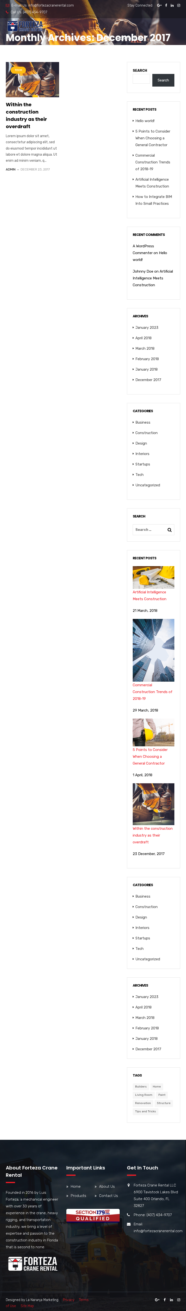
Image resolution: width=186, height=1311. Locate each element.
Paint (161, 1095)
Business (142, 422)
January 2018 (146, 369)
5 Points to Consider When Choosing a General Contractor (152, 138)
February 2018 (147, 359)
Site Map (27, 1306)
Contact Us (130, 38)
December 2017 (148, 380)
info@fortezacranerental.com (51, 5)
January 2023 (146, 327)
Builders (141, 1086)
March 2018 (145, 348)
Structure (163, 1103)
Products (101, 38)
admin (11, 169)
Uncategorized (147, 485)
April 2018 (143, 338)
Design (141, 443)
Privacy (68, 1300)
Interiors (142, 454)
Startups (142, 464)
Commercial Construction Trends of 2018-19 (152, 162)
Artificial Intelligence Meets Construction (153, 278)
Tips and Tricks (145, 1111)
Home (50, 38)
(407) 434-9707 (35, 12)
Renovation (143, 1103)
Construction (146, 433)
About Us (74, 38)
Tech (18, 70)
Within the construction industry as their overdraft (26, 115)
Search (140, 71)
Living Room (143, 1095)
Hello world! (145, 121)
